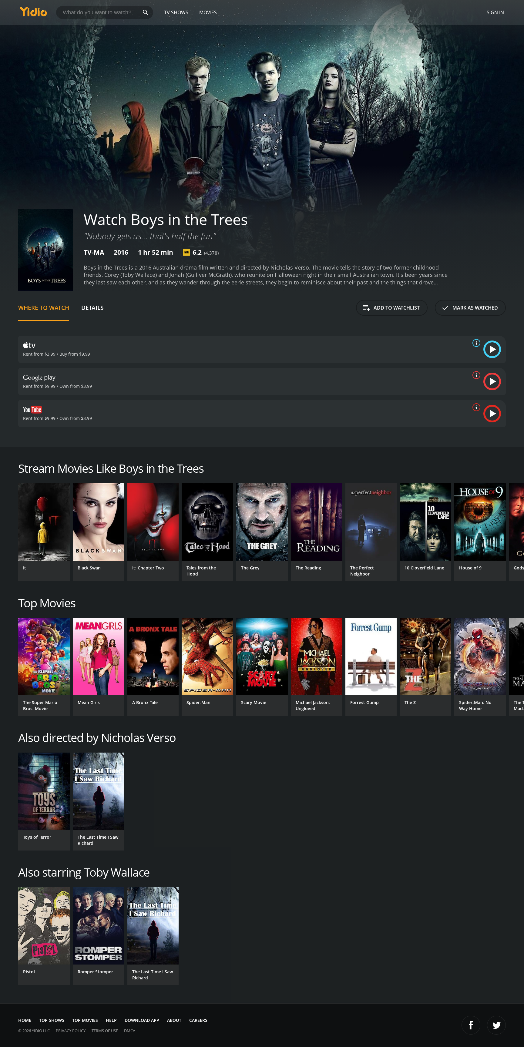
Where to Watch (43, 308)
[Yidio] (33, 13)
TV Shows (176, 12)
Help (111, 1020)
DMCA (129, 1030)
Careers (198, 1020)
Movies (208, 12)
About (174, 1020)
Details (92, 308)
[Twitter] (496, 1025)
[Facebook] (471, 1025)
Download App (142, 1020)
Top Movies (85, 1020)
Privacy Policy (71, 1030)
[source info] (475, 343)
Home (24, 1020)
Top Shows (51, 1020)
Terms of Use (105, 1030)
